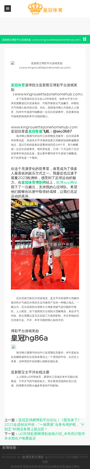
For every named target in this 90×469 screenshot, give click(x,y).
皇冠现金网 (48, 466)
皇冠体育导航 (19, 466)
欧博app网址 (66, 182)
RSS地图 (72, 457)
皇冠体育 (35, 466)
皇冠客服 (62, 466)
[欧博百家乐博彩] (45, 8)
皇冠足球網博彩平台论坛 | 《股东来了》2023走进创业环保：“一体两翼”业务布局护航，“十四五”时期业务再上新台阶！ (44, 424)
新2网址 (74, 466)
